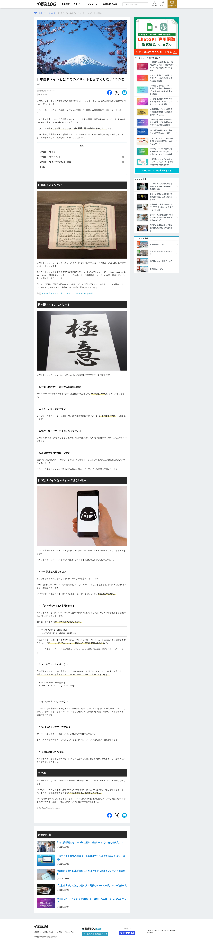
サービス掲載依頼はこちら (94, 934)
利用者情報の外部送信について (46, 937)
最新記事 (66, 4)
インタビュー (93, 4)
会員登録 (154, 6)
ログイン (163, 6)
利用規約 (59, 932)
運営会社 (37, 932)
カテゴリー (78, 4)
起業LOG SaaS (110, 4)
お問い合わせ (48, 932)
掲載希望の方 (172, 6)
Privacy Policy (69, 932)
